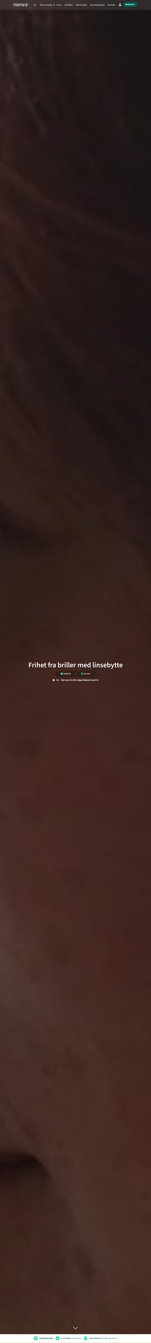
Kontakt (111, 5)
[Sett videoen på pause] (145, 1328)
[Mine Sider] (120, 5)
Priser (59, 5)
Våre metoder (46, 5)
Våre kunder (81, 5)
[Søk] (34, 5)
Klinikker (69, 5)
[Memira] (21, 5)
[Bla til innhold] (75, 1328)
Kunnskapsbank (97, 5)
